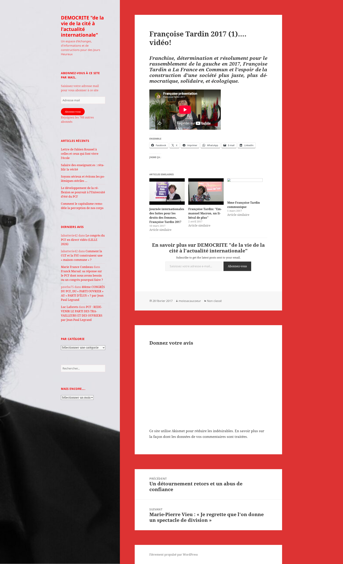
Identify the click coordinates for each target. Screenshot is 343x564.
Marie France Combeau (77, 267)
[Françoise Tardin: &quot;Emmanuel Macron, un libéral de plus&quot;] (206, 191)
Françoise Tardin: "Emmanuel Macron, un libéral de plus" (205, 213)
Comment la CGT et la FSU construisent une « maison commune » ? (82, 255)
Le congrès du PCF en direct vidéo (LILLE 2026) (83, 239)
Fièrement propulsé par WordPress (173, 554)
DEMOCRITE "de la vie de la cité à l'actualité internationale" (82, 26)
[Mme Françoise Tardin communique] (245, 188)
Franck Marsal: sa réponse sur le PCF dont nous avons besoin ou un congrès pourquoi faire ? (82, 275)
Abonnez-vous (73, 111)
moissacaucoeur (190, 301)
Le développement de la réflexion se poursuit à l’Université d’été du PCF (83, 192)
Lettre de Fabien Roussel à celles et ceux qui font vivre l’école (79, 153)
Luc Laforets (69, 307)
